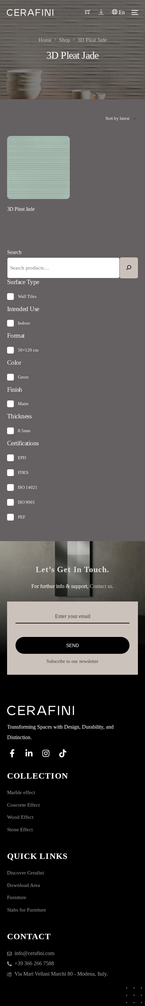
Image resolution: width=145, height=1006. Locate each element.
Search (14, 252)
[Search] (129, 267)
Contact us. (102, 586)
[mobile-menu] (135, 12)
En (121, 12)
